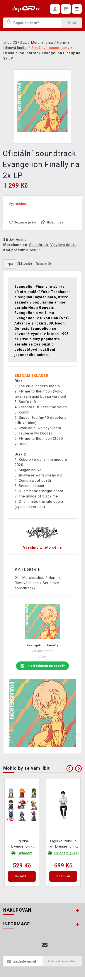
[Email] (44, 945)
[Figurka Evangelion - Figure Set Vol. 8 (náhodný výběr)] (21, 805)
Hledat (71, 23)
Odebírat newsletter (62, 961)
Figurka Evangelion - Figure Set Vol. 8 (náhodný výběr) (21, 844)
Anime (21, 239)
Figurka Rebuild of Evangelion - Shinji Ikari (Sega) (63, 844)
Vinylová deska (63, 245)
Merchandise (33, 578)
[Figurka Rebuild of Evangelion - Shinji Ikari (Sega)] (63, 805)
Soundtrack (38, 245)
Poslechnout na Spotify (46, 665)
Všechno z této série (42, 547)
